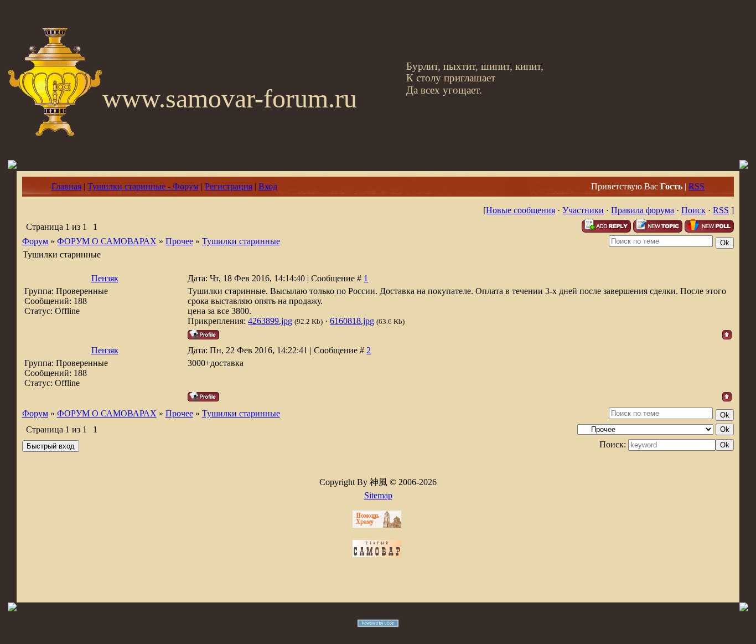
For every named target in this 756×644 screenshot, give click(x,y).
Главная (66, 186)
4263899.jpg (270, 321)
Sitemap (378, 495)
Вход (267, 186)
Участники (583, 210)
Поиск (693, 210)
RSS (696, 186)
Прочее (179, 241)
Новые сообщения (520, 210)
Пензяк (104, 278)
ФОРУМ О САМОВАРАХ (107, 241)
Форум (35, 241)
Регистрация (228, 186)
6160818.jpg (352, 321)
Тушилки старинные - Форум (143, 186)
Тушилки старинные (241, 241)
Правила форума (642, 210)
